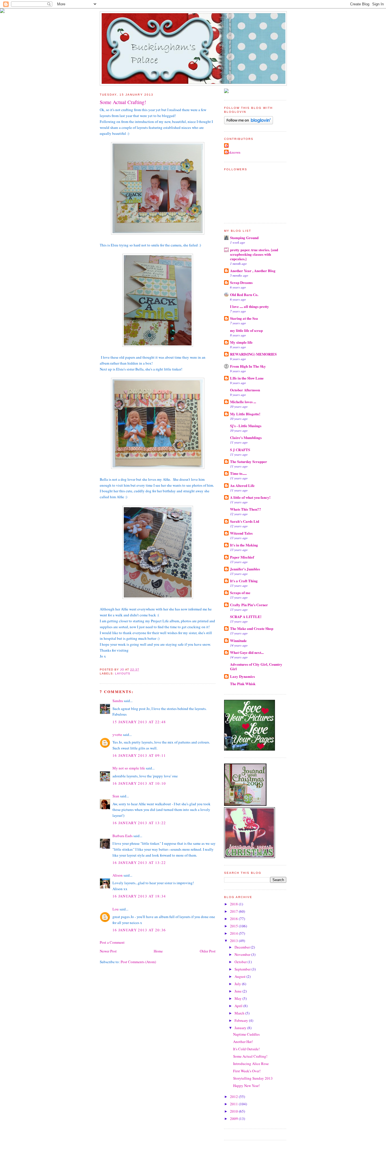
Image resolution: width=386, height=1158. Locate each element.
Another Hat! (243, 1041)
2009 (234, 1118)
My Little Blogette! (245, 413)
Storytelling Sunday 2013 (253, 1078)
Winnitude (238, 640)
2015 (234, 925)
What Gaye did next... (247, 652)
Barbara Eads (122, 835)
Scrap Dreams (241, 282)
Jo (227, 145)
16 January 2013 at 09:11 (139, 755)
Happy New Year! (246, 1085)
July (238, 983)
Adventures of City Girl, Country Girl (256, 666)
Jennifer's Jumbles (245, 569)
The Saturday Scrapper (248, 461)
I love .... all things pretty (249, 306)
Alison (117, 875)
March (240, 1013)
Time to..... (238, 473)
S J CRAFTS (240, 449)
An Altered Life (242, 485)
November (243, 954)
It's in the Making (244, 545)
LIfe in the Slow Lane (247, 378)
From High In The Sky (248, 366)
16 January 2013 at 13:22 (139, 822)
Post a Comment (112, 942)
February (242, 1020)
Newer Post (108, 951)
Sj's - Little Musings (245, 425)
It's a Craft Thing (244, 580)
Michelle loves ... (243, 401)
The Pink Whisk (242, 683)
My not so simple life (128, 768)
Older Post (208, 951)
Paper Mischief (242, 557)
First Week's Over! (247, 1070)
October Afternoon (245, 389)
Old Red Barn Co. (244, 294)
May (238, 998)
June (238, 991)
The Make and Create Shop (251, 628)
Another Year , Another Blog (253, 270)
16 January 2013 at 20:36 (139, 929)
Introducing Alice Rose (251, 1063)
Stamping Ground (244, 237)
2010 (234, 1111)
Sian (115, 796)
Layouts (122, 673)
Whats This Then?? (245, 509)
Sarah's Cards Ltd (244, 521)
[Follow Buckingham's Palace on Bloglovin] (248, 122)
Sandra (117, 700)
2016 (234, 918)
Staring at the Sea (244, 318)
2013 (234, 940)
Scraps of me (240, 592)
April (239, 1005)
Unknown (232, 152)
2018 (234, 903)
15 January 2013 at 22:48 (139, 721)
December (243, 947)
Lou (115, 909)
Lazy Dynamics (242, 676)
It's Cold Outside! (246, 1048)
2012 (234, 1096)
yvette (117, 734)
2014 (234, 933)
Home (158, 951)
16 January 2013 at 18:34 (139, 896)
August (240, 976)
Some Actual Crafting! (250, 1056)
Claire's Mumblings (246, 437)
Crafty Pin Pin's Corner (249, 604)
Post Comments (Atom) (138, 961)
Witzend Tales (241, 533)
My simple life (241, 342)
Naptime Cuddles (246, 1034)
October (241, 961)
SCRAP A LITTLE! (245, 616)
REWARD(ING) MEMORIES (253, 354)
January (241, 1027)
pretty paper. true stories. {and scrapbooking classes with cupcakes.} (254, 254)
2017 (234, 911)
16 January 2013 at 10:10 (139, 783)
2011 (234, 1103)
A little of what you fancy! (250, 497)
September (243, 969)
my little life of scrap (246, 330)
